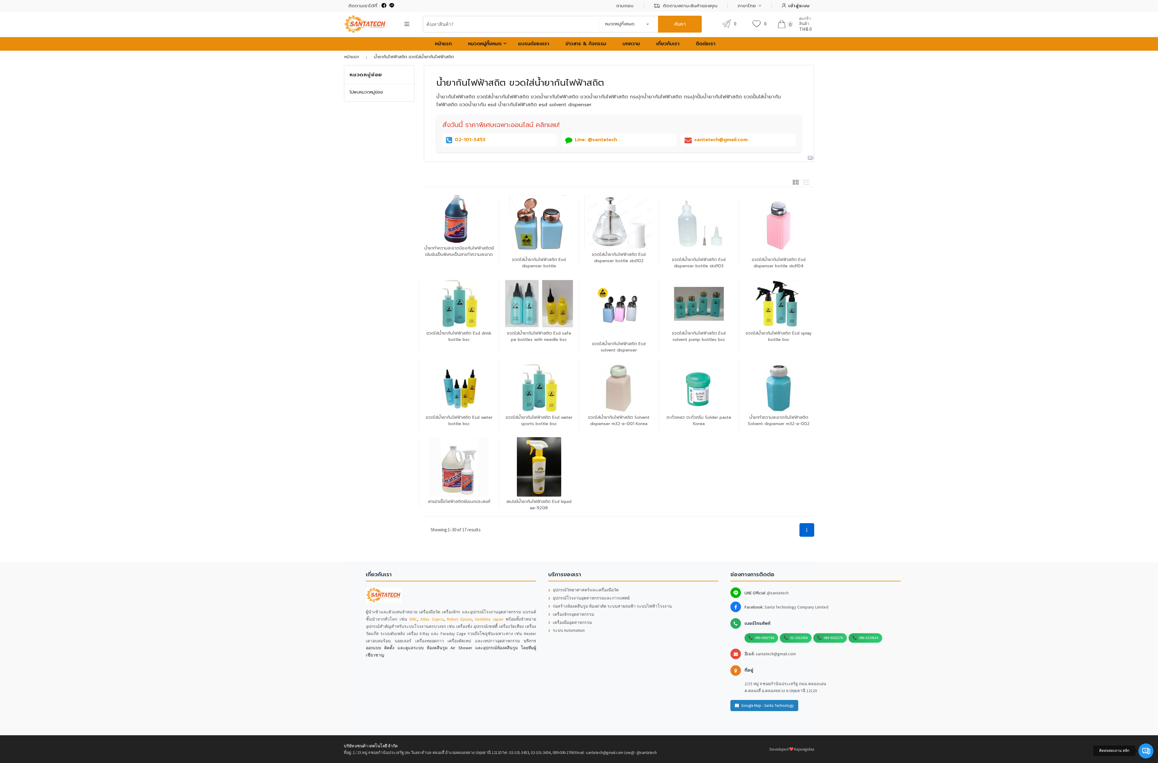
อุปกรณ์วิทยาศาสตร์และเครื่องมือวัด (586, 590)
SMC (413, 619)
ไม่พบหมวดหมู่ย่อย (366, 92)
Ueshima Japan (489, 619)
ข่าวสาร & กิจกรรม (585, 43)
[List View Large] (806, 181)
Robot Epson (459, 619)
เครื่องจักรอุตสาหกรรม (573, 614)
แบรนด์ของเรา (533, 43)
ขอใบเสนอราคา (620, 440)
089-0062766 (764, 637)
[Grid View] (795, 181)
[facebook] (384, 5)
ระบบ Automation (569, 630)
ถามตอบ (625, 5)
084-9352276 (833, 637)
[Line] (392, 5)
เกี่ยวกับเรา (667, 43)
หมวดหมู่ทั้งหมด (484, 43)
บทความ (631, 43)
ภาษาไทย (747, 5)
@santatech (778, 593)
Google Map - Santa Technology (767, 705)
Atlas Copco (431, 619)
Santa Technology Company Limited (796, 607)
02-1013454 (799, 637)
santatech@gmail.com (776, 653)
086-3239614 (868, 637)
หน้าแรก (443, 43)
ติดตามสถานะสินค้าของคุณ (690, 5)
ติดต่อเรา (705, 43)
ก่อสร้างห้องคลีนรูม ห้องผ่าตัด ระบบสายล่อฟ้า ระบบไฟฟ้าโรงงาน (612, 606)
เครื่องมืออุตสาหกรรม (572, 622)
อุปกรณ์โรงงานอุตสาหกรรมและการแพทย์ (591, 598)
